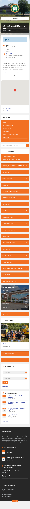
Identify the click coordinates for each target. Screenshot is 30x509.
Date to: (5, 376)
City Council (8, 108)
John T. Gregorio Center (13, 417)
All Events (5, 386)
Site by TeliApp (25, 505)
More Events (5, 421)
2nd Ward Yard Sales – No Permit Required (16, 402)
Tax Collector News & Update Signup (12, 470)
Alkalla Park (6, 344)
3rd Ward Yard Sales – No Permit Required (16, 409)
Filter (5, 382)
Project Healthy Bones (14, 415)
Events (9, 30)
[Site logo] (15, 13)
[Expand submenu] (26, 166)
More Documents (6, 480)
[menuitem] (15, 122)
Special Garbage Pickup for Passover (12, 475)
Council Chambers (11, 54)
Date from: (5, 370)
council (6, 110)
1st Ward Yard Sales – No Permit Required (16, 396)
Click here (8, 73)
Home (4, 30)
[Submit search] (27, 145)
